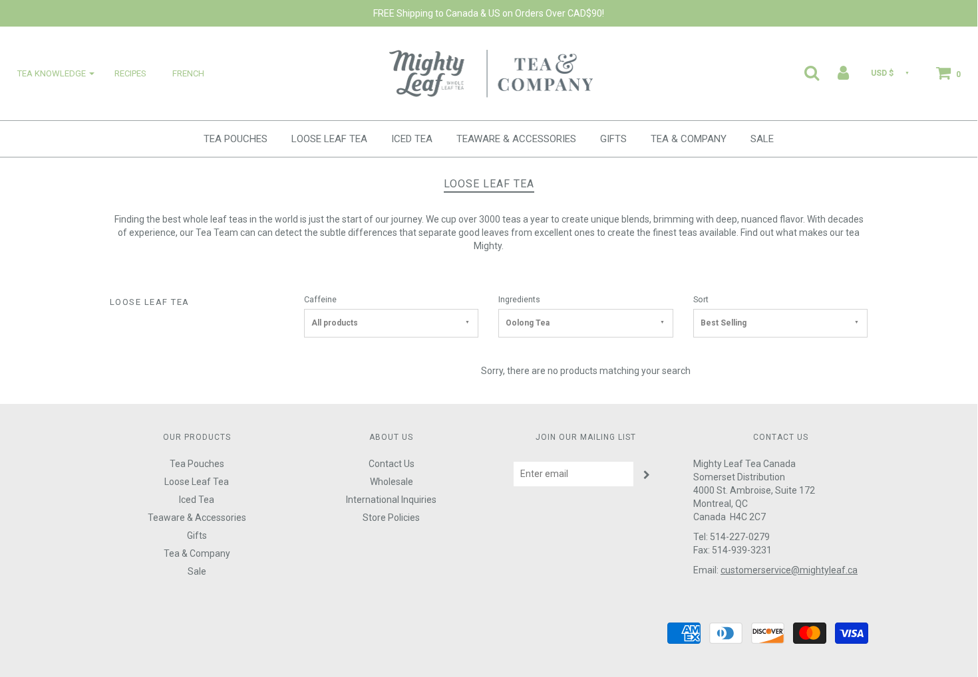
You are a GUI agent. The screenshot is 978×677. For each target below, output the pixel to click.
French (188, 73)
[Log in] (835, 72)
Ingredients (519, 299)
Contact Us (391, 463)
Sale (762, 139)
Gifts (613, 139)
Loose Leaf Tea (329, 139)
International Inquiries (391, 499)
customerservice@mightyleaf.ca (789, 570)
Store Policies (391, 517)
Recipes (130, 73)
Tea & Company (689, 139)
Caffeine (320, 299)
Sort (701, 299)
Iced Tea (411, 139)
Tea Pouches (235, 139)
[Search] (803, 72)
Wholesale (391, 481)
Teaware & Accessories (516, 139)
